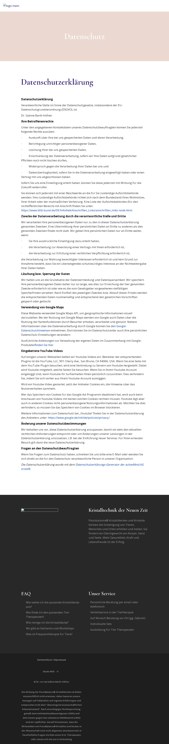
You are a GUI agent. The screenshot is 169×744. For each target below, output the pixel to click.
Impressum (60, 659)
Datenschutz (44, 659)
